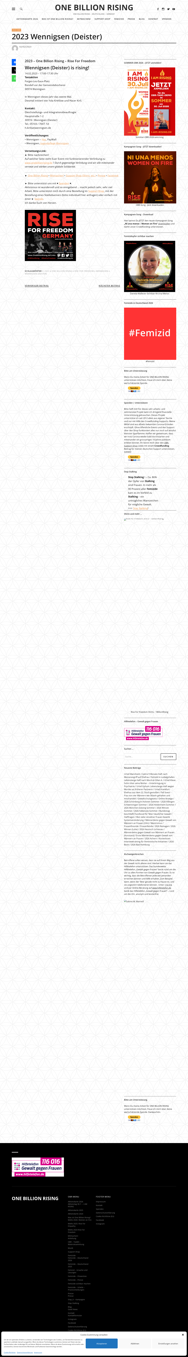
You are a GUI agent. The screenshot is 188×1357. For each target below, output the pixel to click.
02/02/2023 (25, 46)
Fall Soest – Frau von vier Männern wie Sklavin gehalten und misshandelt (148, 795)
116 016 (168, 884)
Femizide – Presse (75, 1280)
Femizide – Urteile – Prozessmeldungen (76, 1288)
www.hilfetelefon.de (161, 887)
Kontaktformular (75, 1315)
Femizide (119, 19)
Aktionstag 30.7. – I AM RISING (77, 1205)
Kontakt (153, 19)
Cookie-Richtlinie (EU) (77, 1330)
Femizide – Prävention (77, 1276)
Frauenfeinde (146, 826)
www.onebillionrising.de (38, 162)
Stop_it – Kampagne (76, 1299)
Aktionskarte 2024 (75, 1214)
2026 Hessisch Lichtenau (151, 829)
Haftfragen (129, 817)
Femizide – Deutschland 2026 (78, 1259)
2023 (46, 271)
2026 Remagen (162, 826)
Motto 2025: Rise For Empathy (76, 1224)
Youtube (173, 9)
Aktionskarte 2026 (27, 19)
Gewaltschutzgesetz (147, 798)
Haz (44, 139)
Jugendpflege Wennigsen (54, 143)
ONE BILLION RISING (94, 7)
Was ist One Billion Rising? (57, 19)
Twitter (168, 9)
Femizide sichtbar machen (79, 1283)
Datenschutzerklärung (25, 1352)
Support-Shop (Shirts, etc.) (81, 175)
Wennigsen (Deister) (36, 273)
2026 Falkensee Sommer (146, 810)
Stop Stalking (140, 508)
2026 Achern (151, 838)
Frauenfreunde (131, 826)
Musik (70, 1248)
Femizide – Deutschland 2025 (78, 1265)
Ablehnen (135, 1343)
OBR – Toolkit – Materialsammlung (76, 1243)
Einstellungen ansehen (168, 1343)
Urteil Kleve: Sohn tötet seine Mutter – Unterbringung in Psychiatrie (150, 783)
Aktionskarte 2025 (75, 1210)
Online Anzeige (166, 798)
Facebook (158, 9)
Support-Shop (102, 19)
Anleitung (72, 1238)
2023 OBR (16, 30)
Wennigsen (102, 271)
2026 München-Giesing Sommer (139, 807)
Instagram (163, 9)
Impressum (38, 1352)
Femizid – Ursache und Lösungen (77, 1271)
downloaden (164, 223)
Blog (142, 19)
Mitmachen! (84, 19)
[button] (183, 1334)
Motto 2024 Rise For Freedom (76, 1231)
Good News (73, 1309)
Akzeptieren (101, 1343)
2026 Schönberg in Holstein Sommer (141, 801)
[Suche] (21, 9)
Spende (39, 199)
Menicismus (156, 823)
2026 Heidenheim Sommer (161, 804)
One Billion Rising (38, 175)
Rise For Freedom (84, 271)
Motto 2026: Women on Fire (79, 1220)
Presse (131, 19)
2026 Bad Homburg (140, 844)
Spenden (167, 19)
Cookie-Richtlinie (10, 1352)
